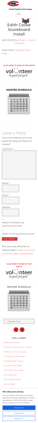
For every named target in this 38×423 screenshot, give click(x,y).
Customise (19, 413)
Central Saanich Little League (13, 3)
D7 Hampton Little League (14, 356)
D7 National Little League (14, 370)
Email (5, 195)
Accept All (19, 408)
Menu (19, 14)
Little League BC (10, 375)
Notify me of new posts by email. (18, 234)
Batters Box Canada (11, 342)
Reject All (19, 419)
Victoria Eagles (9, 384)
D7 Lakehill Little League (13, 361)
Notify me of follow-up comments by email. (13, 224)
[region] (19, 405)
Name (5, 183)
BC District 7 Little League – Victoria (18, 347)
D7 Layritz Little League (13, 366)
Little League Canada (12, 379)
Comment (7, 149)
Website (6, 207)
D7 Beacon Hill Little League (15, 352)
